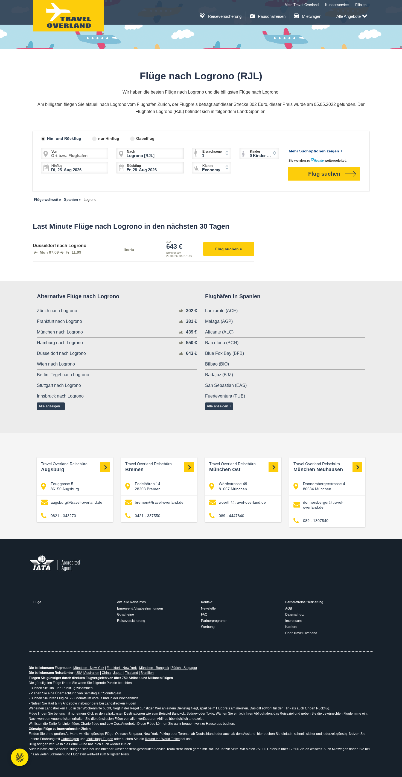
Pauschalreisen (271, 16)
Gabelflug (145, 138)
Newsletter (209, 608)
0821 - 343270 (63, 516)
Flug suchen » (228, 249)
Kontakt (206, 602)
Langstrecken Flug (58, 708)
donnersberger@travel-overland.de (323, 504)
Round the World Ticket (162, 739)
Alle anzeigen (49, 406)
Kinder (255, 151)
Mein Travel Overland (302, 5)
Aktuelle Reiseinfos (131, 602)
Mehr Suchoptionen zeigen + (315, 151)
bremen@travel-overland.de (159, 502)
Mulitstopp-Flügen (99, 739)
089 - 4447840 (231, 516)
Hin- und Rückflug (64, 138)
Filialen (360, 5)
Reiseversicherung (224, 16)
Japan (118, 673)
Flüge (37, 602)
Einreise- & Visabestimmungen (140, 608)
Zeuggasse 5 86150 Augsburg (65, 486)
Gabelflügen (70, 739)
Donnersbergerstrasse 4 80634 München (324, 486)
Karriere (291, 627)
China (106, 673)
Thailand (131, 673)
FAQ (204, 614)
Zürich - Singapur (184, 668)
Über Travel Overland (301, 633)
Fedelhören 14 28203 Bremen (148, 486)
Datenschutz (294, 614)
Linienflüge (70, 724)
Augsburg (64, 467)
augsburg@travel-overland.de (76, 502)
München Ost (232, 467)
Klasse (207, 166)
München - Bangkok (154, 668)
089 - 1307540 (315, 520)
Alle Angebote (348, 16)
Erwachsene (212, 151)
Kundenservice (337, 5)
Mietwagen (311, 16)
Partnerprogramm (214, 621)
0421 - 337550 (147, 516)
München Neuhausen (318, 467)
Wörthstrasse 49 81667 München (233, 486)
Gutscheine (125, 614)
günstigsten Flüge (110, 719)
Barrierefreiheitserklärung (304, 602)
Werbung (208, 627)
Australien (91, 673)
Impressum (293, 621)
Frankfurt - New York (122, 668)
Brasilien (147, 673)
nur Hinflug (108, 138)
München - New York (88, 668)
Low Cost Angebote (121, 724)
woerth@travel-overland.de (242, 502)
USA (78, 673)
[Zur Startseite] (68, 15)
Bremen (148, 467)
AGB (288, 608)
